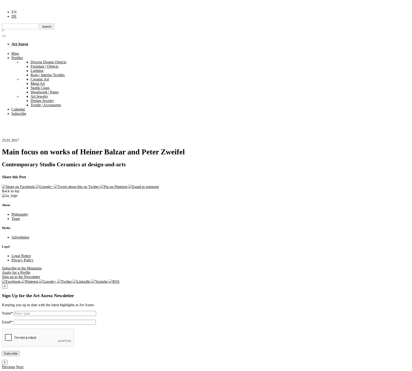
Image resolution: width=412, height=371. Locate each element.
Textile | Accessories (46, 105)
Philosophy (19, 214)
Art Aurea (19, 44)
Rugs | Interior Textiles (48, 75)
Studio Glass (40, 88)
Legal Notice (21, 256)
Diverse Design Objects (48, 62)
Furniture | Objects (44, 66)
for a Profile (16, 272)
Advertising (20, 237)
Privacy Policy (22, 260)
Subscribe (18, 114)
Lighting (37, 71)
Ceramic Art (40, 79)
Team (15, 219)
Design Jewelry (42, 101)
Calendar (18, 109)
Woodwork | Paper (45, 92)
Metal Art (38, 83)
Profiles (17, 58)
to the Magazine (22, 268)
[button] (8, 367)
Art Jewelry (39, 96)
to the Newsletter (21, 277)
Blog (15, 53)
